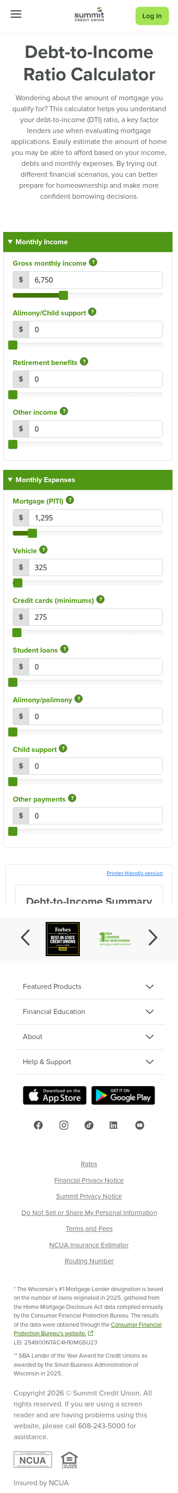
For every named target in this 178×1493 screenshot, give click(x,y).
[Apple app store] (55, 1095)
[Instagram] (63, 1125)
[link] (89, 14)
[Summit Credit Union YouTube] (139, 1125)
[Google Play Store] (123, 1095)
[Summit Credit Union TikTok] (89, 1125)
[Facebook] (38, 1125)
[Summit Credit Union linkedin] (114, 1125)
